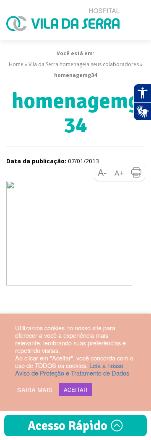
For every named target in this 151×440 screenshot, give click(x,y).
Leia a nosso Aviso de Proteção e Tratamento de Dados (72, 369)
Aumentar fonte (119, 172)
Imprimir (136, 172)
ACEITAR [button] (75, 390)
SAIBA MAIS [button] (34, 390)
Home (16, 64)
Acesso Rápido (69, 426)
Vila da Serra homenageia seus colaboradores (84, 64)
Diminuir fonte (102, 172)
